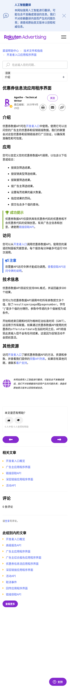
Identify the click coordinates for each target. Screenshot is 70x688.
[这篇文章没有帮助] (18, 420)
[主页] (25, 37)
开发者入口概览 (15, 539)
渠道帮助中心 (11, 51)
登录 (7, 520)
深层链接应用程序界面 (19, 570)
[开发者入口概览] (11, 439)
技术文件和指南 (33, 51)
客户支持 (21, 363)
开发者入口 (33, 126)
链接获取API (13, 594)
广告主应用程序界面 (18, 551)
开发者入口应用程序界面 (22, 55)
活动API (11, 576)
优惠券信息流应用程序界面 (22, 564)
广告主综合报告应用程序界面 (23, 557)
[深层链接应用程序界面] (59, 439)
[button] (63, 37)
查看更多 (10, 603)
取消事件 (11, 582)
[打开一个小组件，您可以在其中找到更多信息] (58, 682)
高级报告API (13, 545)
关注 (52, 98)
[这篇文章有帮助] (9, 420)
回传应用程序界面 (17, 588)
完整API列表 (37, 359)
